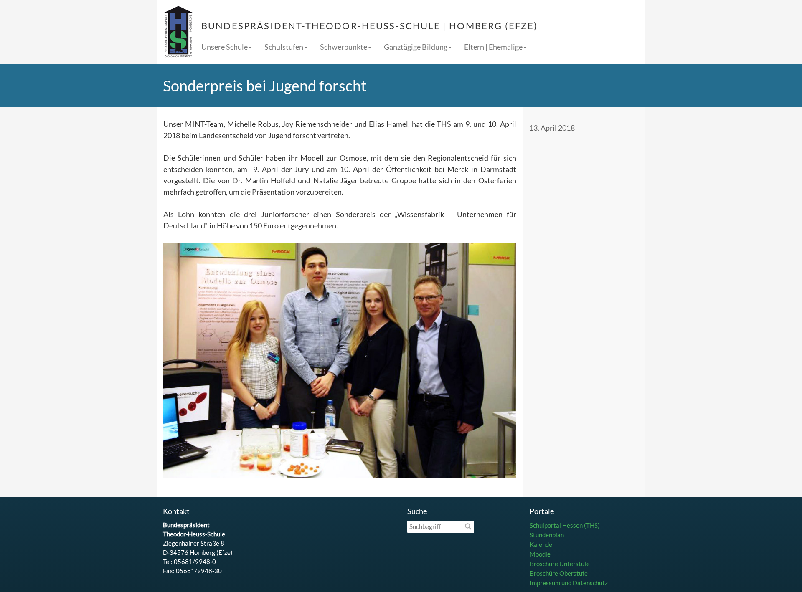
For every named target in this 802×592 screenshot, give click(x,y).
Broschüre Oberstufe (559, 573)
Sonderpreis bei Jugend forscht (264, 85)
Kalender (542, 544)
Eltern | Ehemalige (493, 46)
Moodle (540, 554)
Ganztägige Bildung (415, 46)
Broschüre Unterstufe (560, 563)
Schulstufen (283, 46)
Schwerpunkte (343, 46)
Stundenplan (547, 535)
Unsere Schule (224, 46)
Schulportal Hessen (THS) (565, 525)
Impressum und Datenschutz (569, 583)
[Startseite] (178, 32)
